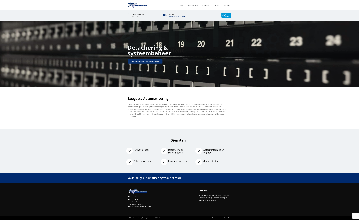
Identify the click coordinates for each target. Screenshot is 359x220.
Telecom (216, 5)
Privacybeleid (222, 218)
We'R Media (157, 218)
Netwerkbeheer (141, 149)
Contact (227, 5)
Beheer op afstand (143, 161)
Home (181, 5)
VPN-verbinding (210, 161)
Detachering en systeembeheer (176, 151)
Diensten (205, 5)
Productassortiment (178, 161)
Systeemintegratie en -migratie (214, 151)
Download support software (177, 16)
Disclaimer (214, 218)
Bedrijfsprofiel (193, 5)
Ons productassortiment (139, 59)
